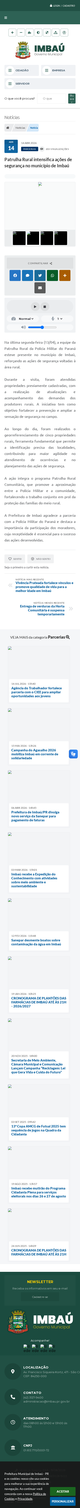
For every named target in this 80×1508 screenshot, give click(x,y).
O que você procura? (19, 98)
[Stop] (44, 306)
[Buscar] (72, 99)
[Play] (35, 306)
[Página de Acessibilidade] (64, 32)
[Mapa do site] (56, 32)
